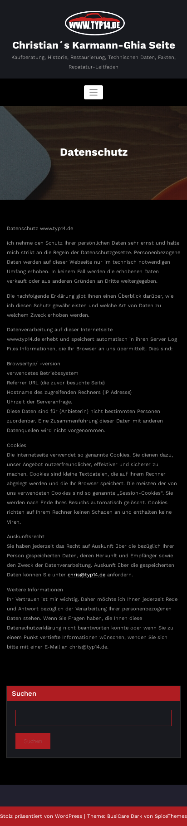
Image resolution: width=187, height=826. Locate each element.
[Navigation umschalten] (93, 92)
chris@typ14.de (86, 575)
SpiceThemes (171, 816)
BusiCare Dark (124, 816)
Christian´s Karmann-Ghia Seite (93, 45)
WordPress (68, 816)
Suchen (24, 693)
